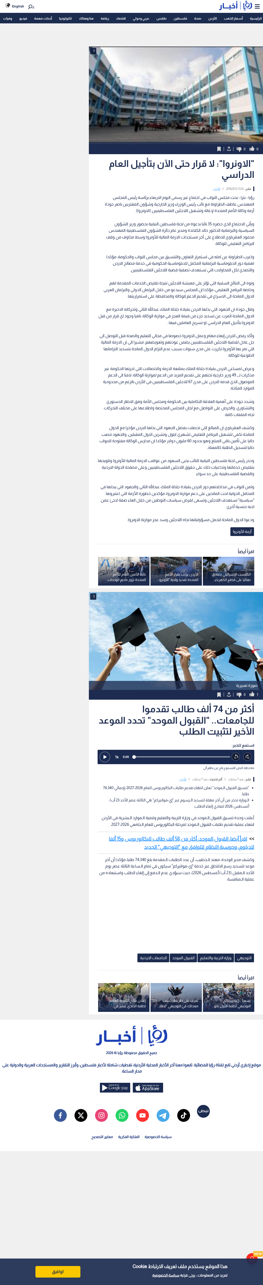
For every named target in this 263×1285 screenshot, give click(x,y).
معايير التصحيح (102, 1137)
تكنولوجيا (65, 18)
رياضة (105, 18)
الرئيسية (256, 18)
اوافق (58, 1271)
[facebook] (60, 1115)
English (18, 6)
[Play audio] (105, 757)
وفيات (7, 18)
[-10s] (236, 756)
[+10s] (247, 756)
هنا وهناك (86, 18)
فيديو (23, 18)
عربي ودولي (141, 18)
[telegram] (163, 1115)
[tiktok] (183, 1115)
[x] (80, 1115)
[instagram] (101, 1115)
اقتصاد (121, 18)
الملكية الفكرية (128, 1137)
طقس (161, 18)
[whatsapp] (122, 1115)
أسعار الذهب (233, 18)
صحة (197, 18)
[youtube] (142, 1115)
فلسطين (180, 18)
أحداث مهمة (43, 18)
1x (117, 757)
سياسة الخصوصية (165, 1275)
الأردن (212, 18)
